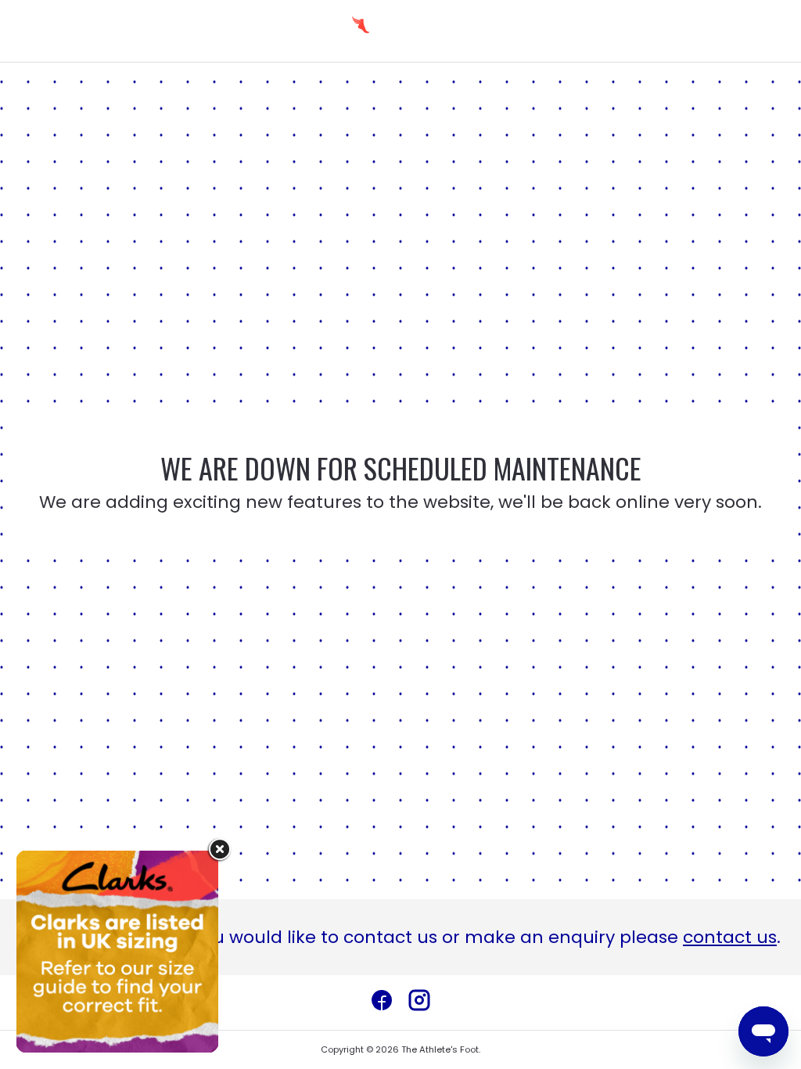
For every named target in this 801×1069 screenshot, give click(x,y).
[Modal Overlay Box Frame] (117, 951)
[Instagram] (419, 1002)
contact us (730, 937)
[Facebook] (381, 1002)
